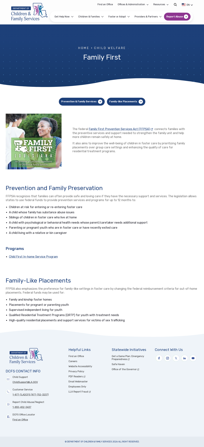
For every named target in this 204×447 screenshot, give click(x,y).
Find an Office (105, 4)
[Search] (175, 4)
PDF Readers (87, 376)
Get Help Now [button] (62, 16)
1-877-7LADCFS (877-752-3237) (31, 394)
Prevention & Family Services (78, 101)
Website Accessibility (80, 366)
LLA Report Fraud (88, 391)
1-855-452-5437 (22, 407)
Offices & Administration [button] (131, 4)
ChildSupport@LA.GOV (25, 382)
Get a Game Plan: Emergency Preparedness (130, 358)
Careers (73, 361)
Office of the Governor (131, 369)
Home (83, 48)
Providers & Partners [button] (146, 16)
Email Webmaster (78, 381)
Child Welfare (110, 48)
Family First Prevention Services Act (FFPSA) (121, 129)
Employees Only (77, 386)
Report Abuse (174, 16)
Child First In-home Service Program (33, 256)
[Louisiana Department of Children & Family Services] (29, 12)
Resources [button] (159, 4)
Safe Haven (118, 364)
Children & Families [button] (89, 16)
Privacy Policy (76, 371)
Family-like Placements (123, 101)
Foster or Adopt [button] (117, 16)
